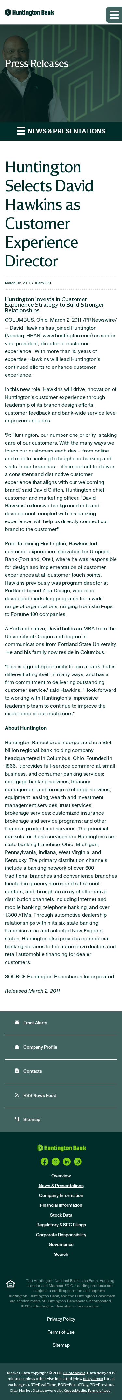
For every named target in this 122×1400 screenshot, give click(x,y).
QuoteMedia (74, 1373)
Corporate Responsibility (61, 1235)
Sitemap (27, 1119)
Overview (61, 1176)
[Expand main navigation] (114, 15)
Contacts (28, 1071)
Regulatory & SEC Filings (61, 1225)
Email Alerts (30, 1022)
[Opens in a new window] (44, 1161)
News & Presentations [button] (65, 131)
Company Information (61, 1195)
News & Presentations (61, 1186)
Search (61, 1254)
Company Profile (35, 1047)
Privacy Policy (61, 1319)
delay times (93, 1379)
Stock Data (61, 1215)
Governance (61, 1244)
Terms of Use (61, 1332)
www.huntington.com (67, 335)
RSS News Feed (35, 1095)
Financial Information (61, 1205)
